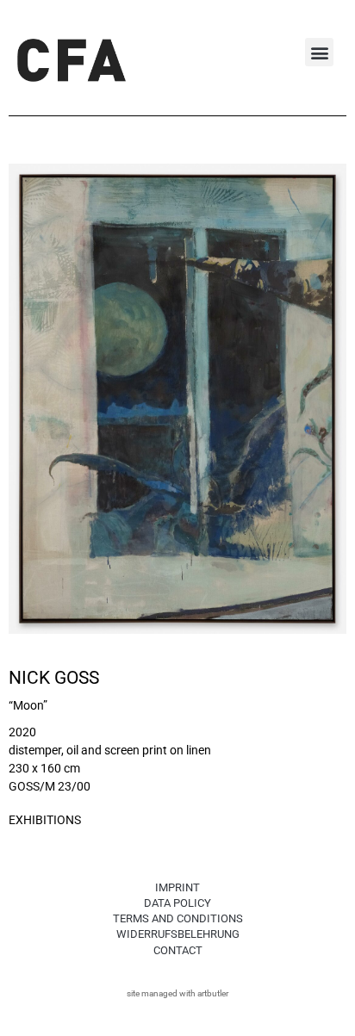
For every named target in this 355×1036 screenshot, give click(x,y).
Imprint (177, 887)
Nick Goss (54, 677)
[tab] (45, 820)
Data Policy (177, 902)
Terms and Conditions (178, 918)
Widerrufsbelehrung (178, 933)
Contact (177, 950)
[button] (319, 52)
